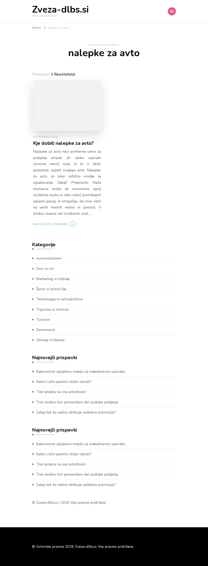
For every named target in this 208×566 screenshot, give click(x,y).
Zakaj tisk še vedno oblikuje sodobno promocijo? (76, 412)
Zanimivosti (45, 329)
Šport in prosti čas (51, 289)
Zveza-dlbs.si (60, 9)
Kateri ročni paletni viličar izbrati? (63, 381)
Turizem (43, 319)
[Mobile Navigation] (172, 11)
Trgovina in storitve (52, 309)
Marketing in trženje (53, 278)
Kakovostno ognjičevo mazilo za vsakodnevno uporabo (80, 371)
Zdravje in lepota (50, 339)
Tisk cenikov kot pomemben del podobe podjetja (77, 402)
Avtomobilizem (45, 137)
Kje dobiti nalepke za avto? (63, 143)
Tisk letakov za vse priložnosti (61, 391)
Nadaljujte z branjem (50, 224)
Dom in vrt (45, 268)
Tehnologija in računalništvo (59, 299)
